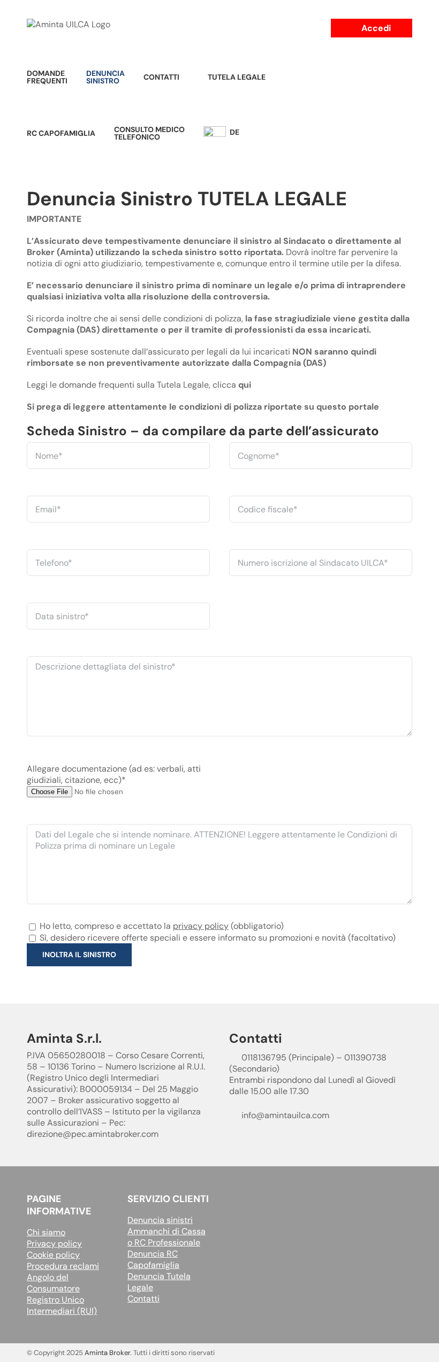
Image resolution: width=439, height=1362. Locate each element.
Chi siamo (46, 1232)
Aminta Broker (107, 1352)
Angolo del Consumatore (53, 1283)
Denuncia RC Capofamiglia (153, 1259)
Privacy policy (54, 1243)
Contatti (143, 1298)
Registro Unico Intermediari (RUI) (62, 1305)
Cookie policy (53, 1254)
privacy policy (201, 926)
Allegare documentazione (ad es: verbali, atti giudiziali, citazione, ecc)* (114, 774)
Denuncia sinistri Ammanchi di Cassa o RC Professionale (166, 1231)
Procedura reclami (63, 1266)
